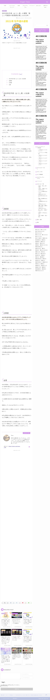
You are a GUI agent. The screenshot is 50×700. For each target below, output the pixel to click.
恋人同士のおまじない (42, 196)
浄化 (45, 258)
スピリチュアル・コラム (41, 178)
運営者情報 (15, 698)
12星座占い (4, 10)
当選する (38, 255)
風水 (38, 222)
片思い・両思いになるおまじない (42, 189)
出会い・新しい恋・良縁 (42, 186)
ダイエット (39, 234)
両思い (45, 238)
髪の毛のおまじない (40, 270)
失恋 (38, 250)
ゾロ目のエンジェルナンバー (42, 150)
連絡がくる (39, 267)
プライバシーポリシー (7, 698)
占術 (19, 5)
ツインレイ (32, 5)
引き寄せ (43, 253)
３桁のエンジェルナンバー (42, 159)
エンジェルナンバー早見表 (41, 147)
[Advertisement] (17, 58)
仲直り (43, 241)
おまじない (38, 5)
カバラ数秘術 (40, 174)
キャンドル (44, 229)
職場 (43, 263)
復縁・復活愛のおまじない (42, 199)
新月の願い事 (39, 258)
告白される (39, 248)
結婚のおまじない (42, 194)
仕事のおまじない (42, 204)
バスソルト (45, 234)
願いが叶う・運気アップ (42, 211)
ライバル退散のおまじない (42, 192)
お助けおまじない (42, 208)
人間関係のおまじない (42, 202)
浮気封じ (38, 260)
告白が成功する (39, 246)
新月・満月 (39, 219)
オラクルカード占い (41, 168)
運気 (44, 267)
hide (21, 74)
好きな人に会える (44, 250)
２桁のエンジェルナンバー (42, 156)
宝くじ (38, 253)
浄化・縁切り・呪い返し (42, 216)
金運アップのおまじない (42, 213)
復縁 (43, 255)
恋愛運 (10, 80)
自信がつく (44, 265)
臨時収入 (38, 265)
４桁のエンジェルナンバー (42, 161)
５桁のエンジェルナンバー (42, 164)
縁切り (38, 263)
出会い (42, 243)
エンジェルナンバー (12, 6)
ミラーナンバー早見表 (42, 153)
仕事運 (10, 82)
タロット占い (40, 171)
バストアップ (39, 236)
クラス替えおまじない (40, 231)
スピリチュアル (25, 6)
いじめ (38, 229)
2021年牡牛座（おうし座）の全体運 (17, 78)
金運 (10, 84)
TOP (5, 5)
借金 (38, 243)
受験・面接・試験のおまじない (42, 206)
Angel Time (25, 2)
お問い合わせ (45, 6)
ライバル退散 (39, 238)
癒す (43, 260)
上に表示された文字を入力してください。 (10, 684)
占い (7, 695)
